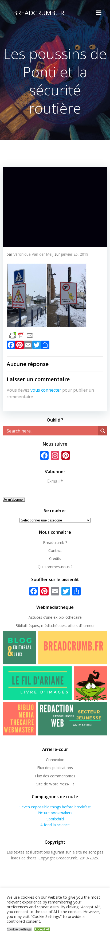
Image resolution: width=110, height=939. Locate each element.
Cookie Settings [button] (19, 929)
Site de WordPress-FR (55, 783)
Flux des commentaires (55, 775)
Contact (55, 550)
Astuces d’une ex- (44, 617)
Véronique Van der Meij (33, 254)
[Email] (28, 346)
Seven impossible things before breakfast (55, 806)
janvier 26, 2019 (74, 254)
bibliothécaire (70, 617)
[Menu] (98, 12)
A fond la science (55, 824)
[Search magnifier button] (102, 430)
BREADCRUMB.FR (38, 12)
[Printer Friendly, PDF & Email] (21, 334)
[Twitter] (36, 346)
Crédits (55, 558)
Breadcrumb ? (55, 542)
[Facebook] (11, 346)
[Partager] (45, 346)
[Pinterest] (19, 346)
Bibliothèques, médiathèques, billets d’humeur (55, 625)
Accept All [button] (42, 929)
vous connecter (45, 390)
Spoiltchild (55, 818)
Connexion (55, 759)
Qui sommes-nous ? (55, 566)
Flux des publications (55, 767)
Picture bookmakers (55, 812)
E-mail (55, 481)
